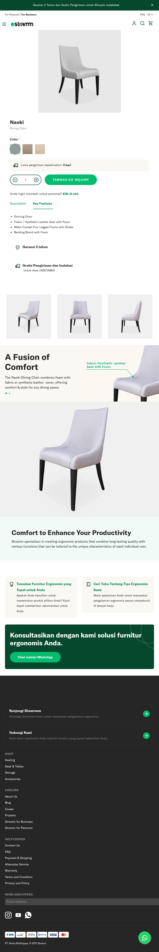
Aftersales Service (17, 864)
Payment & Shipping (18, 858)
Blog (8, 803)
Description (18, 203)
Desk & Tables (14, 766)
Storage (10, 772)
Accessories (12, 779)
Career (9, 809)
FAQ (142, 14)
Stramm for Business (19, 822)
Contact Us (12, 845)
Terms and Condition (19, 877)
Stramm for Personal (19, 828)
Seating (10, 760)
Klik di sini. (71, 194)
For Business (28, 14)
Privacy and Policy (17, 883)
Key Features (43, 203)
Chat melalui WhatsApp (35, 657)
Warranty (11, 870)
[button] (150, 23)
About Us (11, 796)
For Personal (12, 14)
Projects (10, 815)
